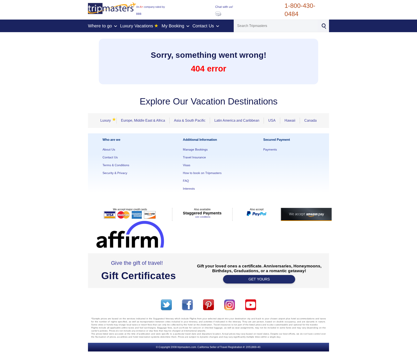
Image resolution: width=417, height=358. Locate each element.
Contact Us (110, 157)
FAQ (186, 180)
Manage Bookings (195, 149)
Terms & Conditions (116, 165)
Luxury (106, 120)
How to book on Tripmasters (202, 173)
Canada (310, 120)
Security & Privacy (115, 173)
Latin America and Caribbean (236, 120)
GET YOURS (259, 279)
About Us (109, 149)
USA (272, 120)
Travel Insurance (194, 157)
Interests (189, 188)
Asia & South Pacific (189, 120)
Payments (270, 149)
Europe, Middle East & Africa (143, 120)
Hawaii (290, 120)
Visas (186, 165)
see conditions (202, 216)
